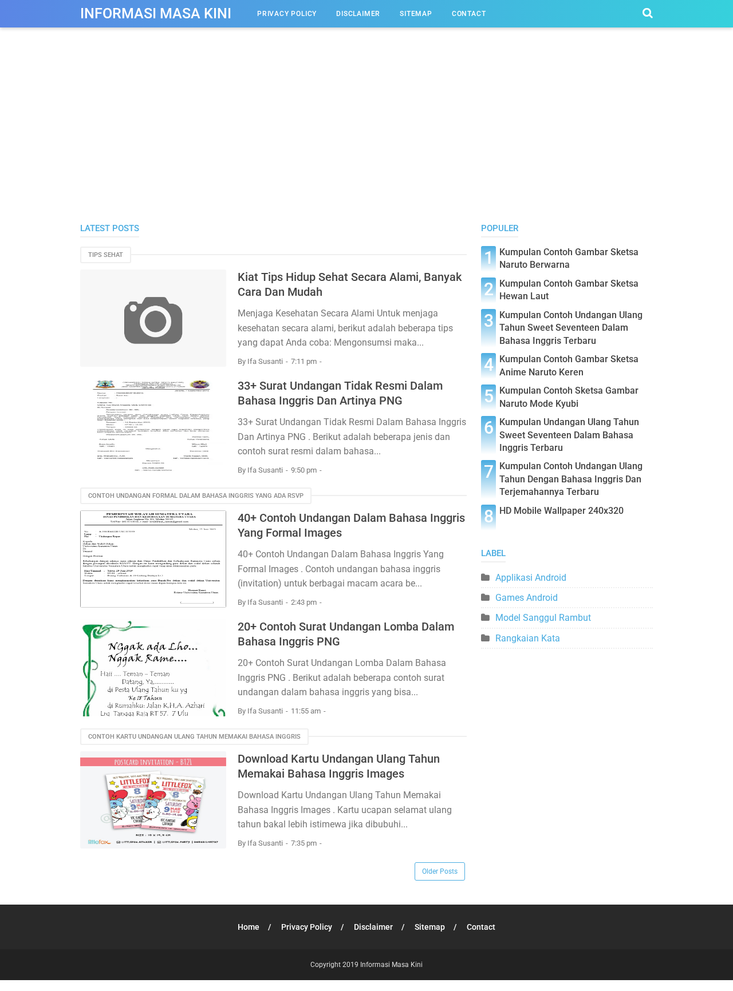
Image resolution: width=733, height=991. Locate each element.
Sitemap (416, 14)
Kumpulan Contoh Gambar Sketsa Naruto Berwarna (569, 258)
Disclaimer (358, 14)
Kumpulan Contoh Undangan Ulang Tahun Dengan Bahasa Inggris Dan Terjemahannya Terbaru (571, 479)
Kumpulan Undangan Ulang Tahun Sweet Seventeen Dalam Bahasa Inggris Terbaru (569, 435)
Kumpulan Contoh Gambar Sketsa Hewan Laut (569, 290)
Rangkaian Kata (527, 638)
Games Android (526, 597)
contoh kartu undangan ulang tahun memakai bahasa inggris (194, 736)
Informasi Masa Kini (155, 13)
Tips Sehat (105, 255)
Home (248, 926)
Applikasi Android (530, 577)
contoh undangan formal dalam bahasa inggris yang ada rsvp (196, 496)
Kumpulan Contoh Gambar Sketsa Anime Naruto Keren (569, 365)
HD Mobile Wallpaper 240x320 (561, 510)
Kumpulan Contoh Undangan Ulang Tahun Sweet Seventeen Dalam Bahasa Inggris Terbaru (571, 328)
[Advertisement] (366, 137)
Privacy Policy (287, 14)
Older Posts (440, 871)
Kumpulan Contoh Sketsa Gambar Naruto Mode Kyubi (569, 397)
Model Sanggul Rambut (543, 617)
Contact (469, 14)
